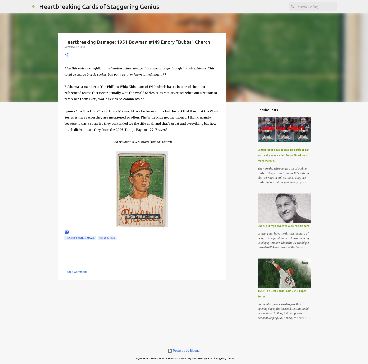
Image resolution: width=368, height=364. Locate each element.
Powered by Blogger (186, 350)
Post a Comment (75, 272)
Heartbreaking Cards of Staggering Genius (99, 6)
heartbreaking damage (80, 238)
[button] (66, 55)
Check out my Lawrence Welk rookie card (284, 225)
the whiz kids (107, 238)
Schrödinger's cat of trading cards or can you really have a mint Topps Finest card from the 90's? (283, 155)
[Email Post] (66, 233)
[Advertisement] (142, 312)
